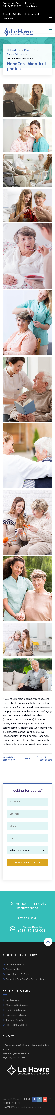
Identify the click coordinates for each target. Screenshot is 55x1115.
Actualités (18, 14)
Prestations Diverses (16, 1024)
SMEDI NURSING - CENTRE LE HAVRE (16, 1103)
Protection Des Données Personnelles (25, 979)
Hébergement (32, 14)
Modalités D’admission (17, 1005)
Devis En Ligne (27, 918)
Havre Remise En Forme (18, 974)
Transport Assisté (14, 1020)
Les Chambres (13, 1000)
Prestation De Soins (16, 1015)
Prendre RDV (9, 18)
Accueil (6, 14)
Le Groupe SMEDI (15, 964)
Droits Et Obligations (16, 1010)
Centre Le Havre (14, 969)
